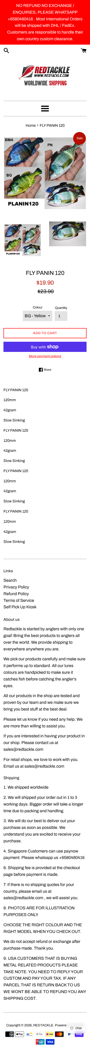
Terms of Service (18, 600)
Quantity (61, 308)
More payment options (45, 356)
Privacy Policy (16, 587)
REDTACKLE (43, 1025)
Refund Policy (16, 593)
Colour (37, 307)
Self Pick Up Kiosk (19, 607)
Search (10, 580)
